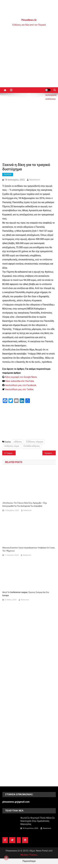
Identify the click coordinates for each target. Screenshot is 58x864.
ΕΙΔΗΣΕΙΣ (7, 174)
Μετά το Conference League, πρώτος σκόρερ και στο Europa (25, 594)
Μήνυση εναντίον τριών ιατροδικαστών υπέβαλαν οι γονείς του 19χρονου (28, 549)
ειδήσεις (18, 441)
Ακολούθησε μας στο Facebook (20, 385)
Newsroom (34, 179)
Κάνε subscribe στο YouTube (19, 381)
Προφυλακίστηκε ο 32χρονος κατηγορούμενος (50, 453)
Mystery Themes (29, 854)
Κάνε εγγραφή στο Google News (21, 377)
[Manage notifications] (6, 857)
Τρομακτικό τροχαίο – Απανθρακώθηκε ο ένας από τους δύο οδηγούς (11, 453)
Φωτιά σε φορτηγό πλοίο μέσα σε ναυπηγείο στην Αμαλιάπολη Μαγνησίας (37, 821)
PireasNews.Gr (29, 20)
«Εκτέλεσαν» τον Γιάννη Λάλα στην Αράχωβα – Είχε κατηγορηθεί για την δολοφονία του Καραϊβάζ (24, 504)
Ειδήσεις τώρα (12, 446)
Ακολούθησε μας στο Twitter (19, 389)
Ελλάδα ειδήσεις (32, 446)
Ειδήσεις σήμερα (34, 441)
